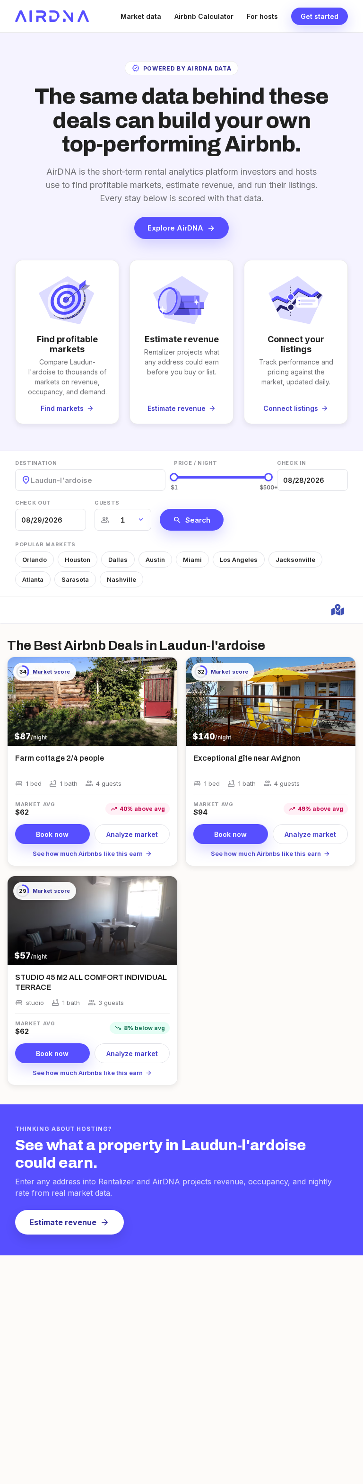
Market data (141, 16)
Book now (52, 834)
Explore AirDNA (181, 228)
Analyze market (132, 834)
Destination (36, 463)
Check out (33, 502)
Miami (192, 559)
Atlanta (32, 579)
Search (191, 520)
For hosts (262, 16)
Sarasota (75, 579)
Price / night (195, 463)
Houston (77, 559)
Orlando (34, 559)
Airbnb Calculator (203, 16)
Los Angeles (239, 559)
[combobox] (32, 480)
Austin (155, 559)
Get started (319, 16)
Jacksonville (295, 559)
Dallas (118, 559)
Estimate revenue (69, 1222)
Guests (107, 502)
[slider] (174, 477)
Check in (291, 463)
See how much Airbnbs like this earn (92, 853)
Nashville (121, 579)
